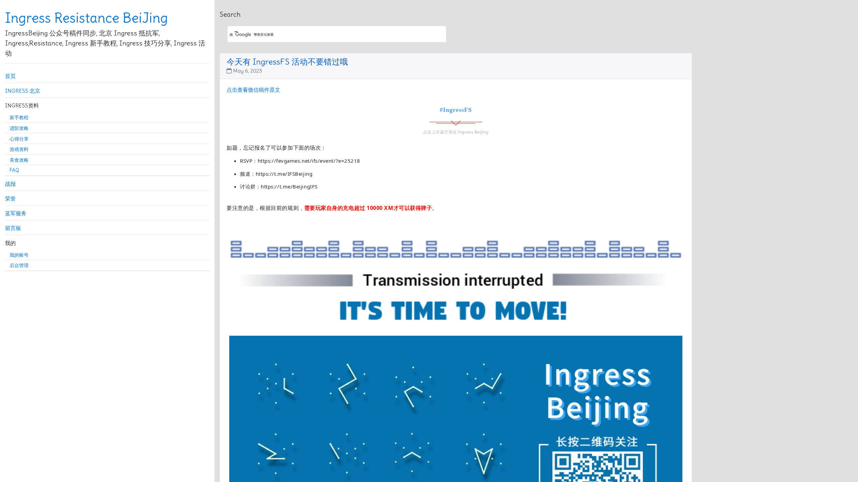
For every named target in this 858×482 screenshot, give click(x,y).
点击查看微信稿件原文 (253, 89)
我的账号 (19, 255)
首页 (10, 76)
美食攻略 (19, 160)
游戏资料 (19, 149)
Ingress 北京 (22, 90)
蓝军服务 (15, 213)
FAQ (14, 170)
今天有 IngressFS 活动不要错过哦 (287, 62)
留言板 (13, 228)
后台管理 (19, 265)
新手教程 (19, 117)
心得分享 (19, 139)
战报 (10, 183)
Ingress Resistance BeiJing (86, 18)
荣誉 (10, 198)
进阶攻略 (19, 128)
